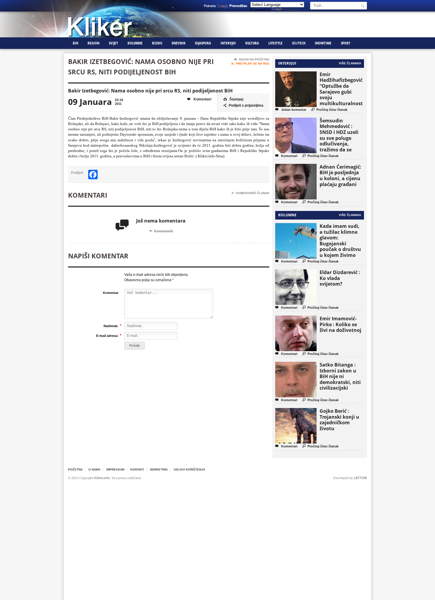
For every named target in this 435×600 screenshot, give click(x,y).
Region (93, 43)
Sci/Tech (298, 43)
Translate (291, 10)
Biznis (157, 43)
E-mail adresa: (107, 335)
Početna (75, 469)
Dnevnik (179, 43)
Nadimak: (111, 326)
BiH (75, 43)
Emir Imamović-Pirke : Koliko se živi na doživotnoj (340, 324)
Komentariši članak (250, 193)
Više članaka (350, 63)
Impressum (115, 469)
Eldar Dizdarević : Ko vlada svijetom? (340, 278)
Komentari (199, 99)
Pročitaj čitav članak (329, 109)
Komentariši (161, 231)
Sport (345, 43)
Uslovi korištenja (189, 469)
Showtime (323, 43)
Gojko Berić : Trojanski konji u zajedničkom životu (339, 420)
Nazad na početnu (251, 59)
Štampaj (233, 99)
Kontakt (137, 469)
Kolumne (135, 43)
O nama (94, 469)
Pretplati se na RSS (250, 63)
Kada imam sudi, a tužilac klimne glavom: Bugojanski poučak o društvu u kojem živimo (340, 240)
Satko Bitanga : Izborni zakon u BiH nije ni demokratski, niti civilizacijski (340, 376)
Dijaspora (203, 43)
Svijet (113, 43)
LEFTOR (360, 478)
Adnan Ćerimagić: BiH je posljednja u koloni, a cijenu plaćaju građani (340, 176)
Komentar (110, 293)
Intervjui (228, 43)
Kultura (252, 43)
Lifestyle (275, 43)
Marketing (159, 469)
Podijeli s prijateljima (243, 105)
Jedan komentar (290, 109)
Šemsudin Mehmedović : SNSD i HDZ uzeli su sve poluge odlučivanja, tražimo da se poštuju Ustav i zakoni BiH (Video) (341, 140)
